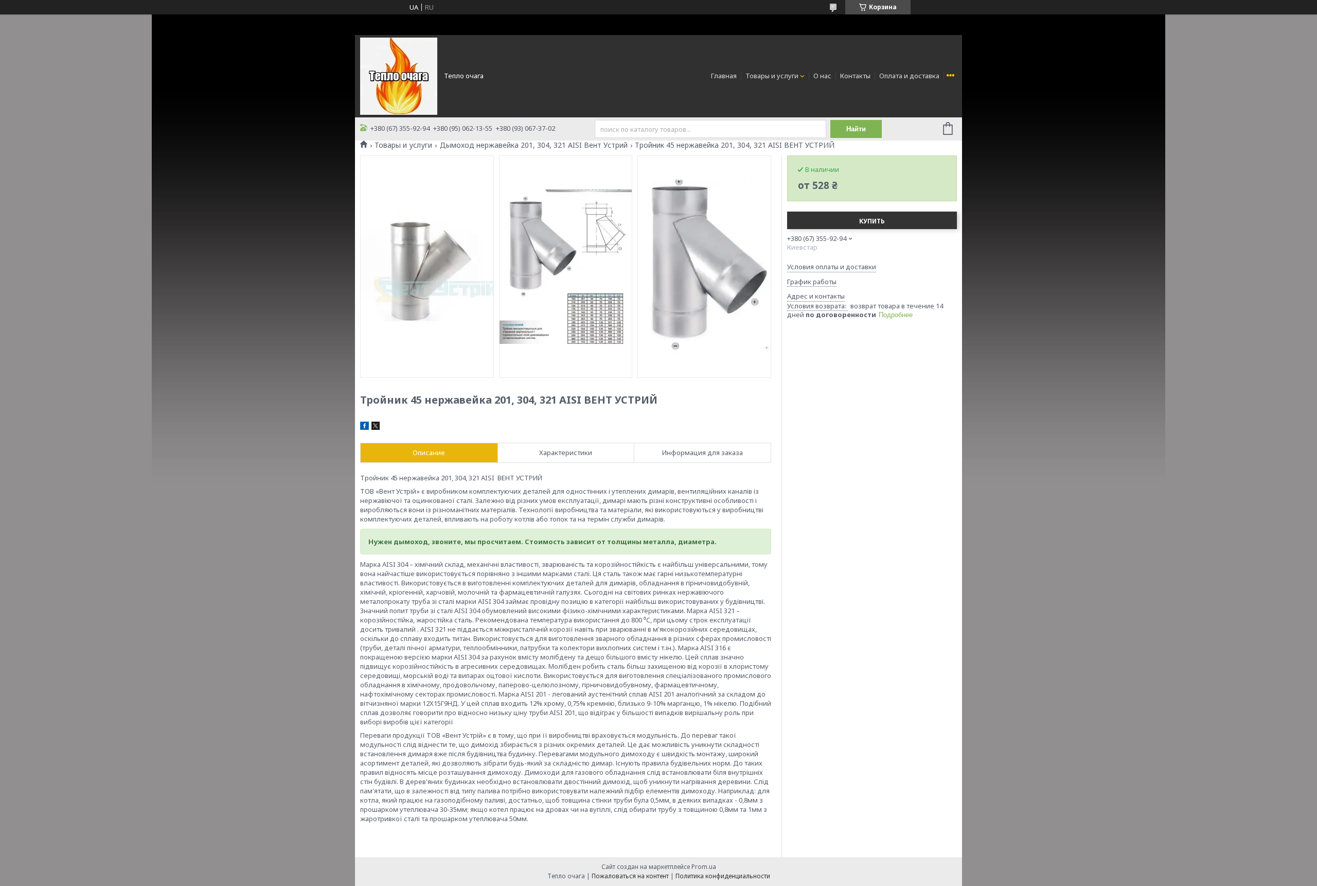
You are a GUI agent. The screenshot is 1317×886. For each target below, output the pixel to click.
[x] (375, 427)
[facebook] (364, 427)
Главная (724, 75)
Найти (856, 129)
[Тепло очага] (398, 75)
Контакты (855, 75)
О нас (822, 75)
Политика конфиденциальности (722, 876)
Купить (872, 221)
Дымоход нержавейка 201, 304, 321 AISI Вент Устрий (534, 145)
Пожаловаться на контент (630, 876)
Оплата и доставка (909, 75)
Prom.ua (703, 866)
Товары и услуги (771, 75)
